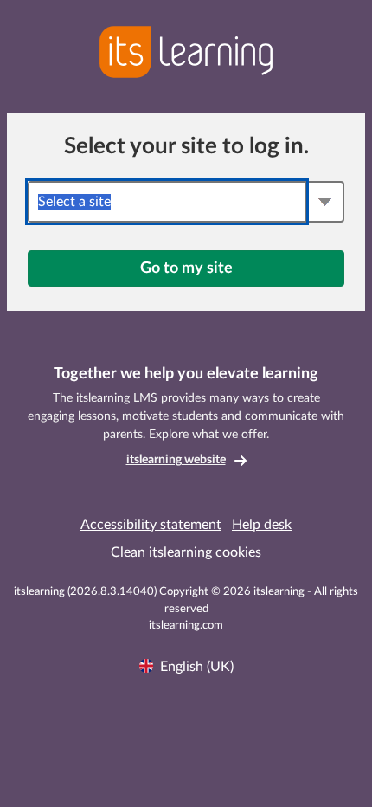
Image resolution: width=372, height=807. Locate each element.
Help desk (262, 525)
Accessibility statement (150, 525)
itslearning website (176, 460)
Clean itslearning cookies (186, 552)
